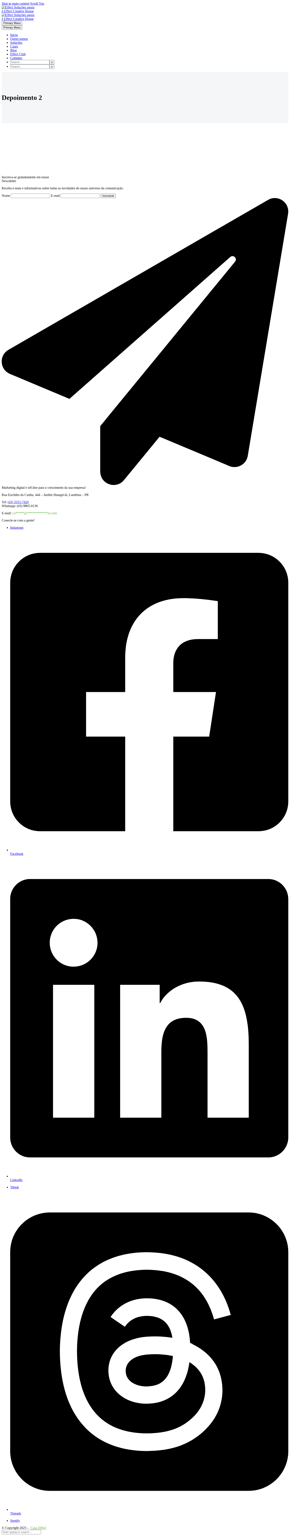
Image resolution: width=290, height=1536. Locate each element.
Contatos (16, 58)
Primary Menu (12, 23)
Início (14, 35)
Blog (13, 50)
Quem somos (19, 39)
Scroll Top (37, 3)
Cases (14, 46)
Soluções (16, 42)
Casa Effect (38, 1528)
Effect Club (18, 54)
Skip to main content (15, 3)
